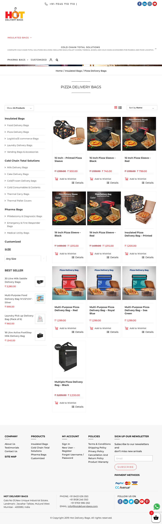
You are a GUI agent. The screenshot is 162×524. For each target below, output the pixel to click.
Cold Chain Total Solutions (22, 160)
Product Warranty (98, 461)
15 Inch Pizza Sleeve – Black (103, 159)
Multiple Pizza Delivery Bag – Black (69, 383)
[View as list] (120, 107)
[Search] (57, 58)
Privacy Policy (96, 451)
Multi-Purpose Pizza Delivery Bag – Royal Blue (102, 310)
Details (79, 182)
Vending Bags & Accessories (22, 151)
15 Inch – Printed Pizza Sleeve (68, 159)
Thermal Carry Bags (18, 194)
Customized (13, 241)
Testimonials (12, 447)
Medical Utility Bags (18, 232)
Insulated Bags (15, 118)
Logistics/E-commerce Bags (23, 138)
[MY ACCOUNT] (53, 58)
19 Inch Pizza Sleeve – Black (68, 234)
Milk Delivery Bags (17, 167)
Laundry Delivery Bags (19, 145)
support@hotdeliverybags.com (102, 4)
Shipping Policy (97, 447)
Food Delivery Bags (18, 125)
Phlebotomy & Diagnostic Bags (24, 216)
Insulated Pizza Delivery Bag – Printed (138, 234)
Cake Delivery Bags (18, 174)
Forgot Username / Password (73, 456)
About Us (10, 444)
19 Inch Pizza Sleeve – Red (103, 234)
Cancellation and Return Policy (98, 457)
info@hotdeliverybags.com (83, 506)
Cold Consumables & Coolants (23, 187)
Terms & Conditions (99, 444)
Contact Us (11, 451)
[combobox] (26, 259)
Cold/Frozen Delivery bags (21, 180)
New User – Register (68, 449)
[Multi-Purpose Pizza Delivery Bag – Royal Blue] (104, 283)
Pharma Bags (14, 209)
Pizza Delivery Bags (18, 132)
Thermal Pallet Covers (19, 200)
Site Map (10, 456)
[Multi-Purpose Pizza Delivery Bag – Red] (69, 283)
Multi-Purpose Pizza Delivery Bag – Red (67, 309)
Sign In (66, 444)
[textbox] (26, 259)
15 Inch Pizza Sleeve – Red (138, 159)
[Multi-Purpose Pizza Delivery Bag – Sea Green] (139, 283)
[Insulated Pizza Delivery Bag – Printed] (139, 208)
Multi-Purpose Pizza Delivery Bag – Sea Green (137, 310)
